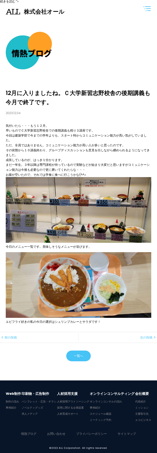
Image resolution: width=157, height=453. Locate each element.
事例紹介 (11, 407)
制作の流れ (12, 401)
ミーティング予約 (100, 420)
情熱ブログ (28, 434)
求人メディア (30, 413)
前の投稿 (8, 337)
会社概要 (142, 393)
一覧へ (78, 356)
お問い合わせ (56, 434)
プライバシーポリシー (91, 434)
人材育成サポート (67, 413)
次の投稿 (148, 337)
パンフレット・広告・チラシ (39, 401)
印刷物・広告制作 (35, 393)
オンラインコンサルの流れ (106, 401)
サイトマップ (127, 434)
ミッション (142, 407)
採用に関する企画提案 (70, 407)
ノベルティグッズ (32, 407)
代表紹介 (140, 401)
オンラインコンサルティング (112, 393)
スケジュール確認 (100, 413)
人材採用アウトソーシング (73, 401)
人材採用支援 (67, 393)
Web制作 (13, 393)
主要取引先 (142, 413)
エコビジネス (143, 420)
